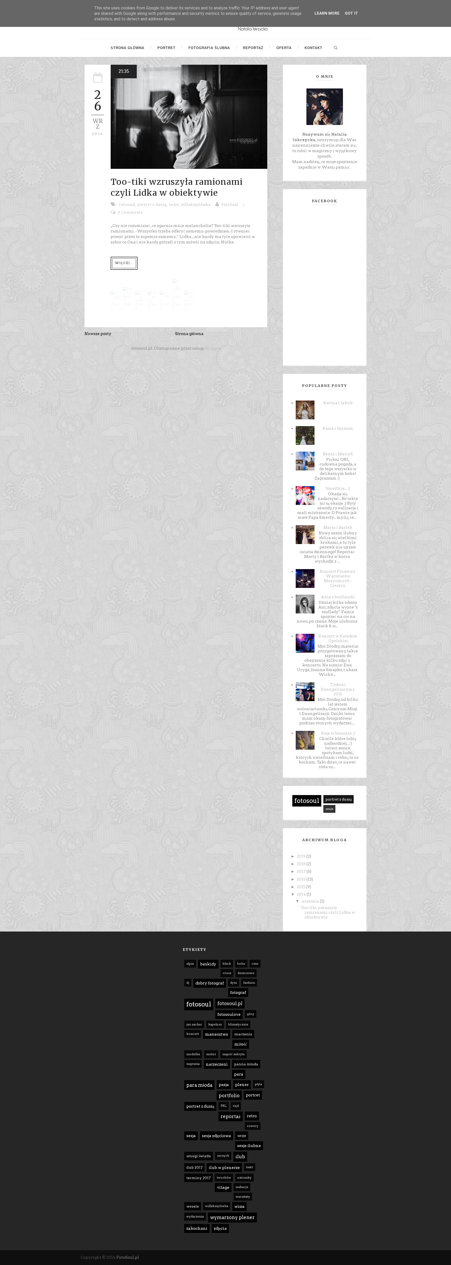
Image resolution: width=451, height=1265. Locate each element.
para (238, 1074)
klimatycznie (238, 1024)
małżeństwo (216, 1034)
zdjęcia (220, 1228)
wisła (239, 1206)
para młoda (199, 1085)
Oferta (284, 48)
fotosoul (127, 204)
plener (242, 1084)
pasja (224, 1084)
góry (250, 1014)
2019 (301, 856)
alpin (190, 963)
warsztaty (243, 1196)
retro (252, 1116)
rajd (236, 1106)
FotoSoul (229, 204)
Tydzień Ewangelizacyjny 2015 (338, 689)
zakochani (196, 1228)
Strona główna (127, 48)
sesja (191, 1135)
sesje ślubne (249, 1145)
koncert (192, 1034)
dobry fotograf (209, 983)
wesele (192, 1206)
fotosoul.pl (229, 1003)
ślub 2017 (194, 1167)
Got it (351, 13)
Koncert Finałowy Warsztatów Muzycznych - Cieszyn (338, 578)
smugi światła (198, 1156)
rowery (252, 1126)
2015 (301, 887)
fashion (249, 982)
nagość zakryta (233, 1054)
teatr (249, 1167)
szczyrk (223, 1155)
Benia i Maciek (338, 454)
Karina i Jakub (338, 403)
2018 (301, 864)
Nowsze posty (98, 333)
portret (253, 1095)
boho (241, 963)
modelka (193, 1054)
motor (211, 1054)
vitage (223, 1187)
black (227, 963)
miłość (240, 1044)
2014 (302, 894)
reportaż (231, 1116)
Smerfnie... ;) (338, 488)
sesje (174, 204)
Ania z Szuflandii (338, 597)
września (310, 901)
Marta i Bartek (337, 527)
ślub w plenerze (224, 1167)
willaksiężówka (196, 204)
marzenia (243, 1034)
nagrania (193, 1064)
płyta (258, 1084)
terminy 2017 (198, 1178)
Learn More (327, 13)
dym (233, 982)
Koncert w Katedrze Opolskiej (337, 638)
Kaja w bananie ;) (338, 733)
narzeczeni (217, 1064)
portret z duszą (152, 204)
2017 (301, 871)
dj (187, 982)
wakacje (242, 1187)
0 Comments (130, 212)
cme (255, 963)
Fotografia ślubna (209, 48)
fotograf (238, 992)
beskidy (208, 964)
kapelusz (215, 1024)
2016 (301, 879)
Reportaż (253, 48)
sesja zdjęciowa (216, 1135)
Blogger (212, 348)
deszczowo (246, 973)
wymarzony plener (232, 1217)
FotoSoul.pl (127, 1257)
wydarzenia (195, 1216)
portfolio (229, 1095)
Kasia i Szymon (338, 428)
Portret (166, 48)
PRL (224, 1106)
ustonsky (244, 1177)
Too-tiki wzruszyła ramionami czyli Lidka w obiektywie (177, 187)
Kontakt (313, 48)
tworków (224, 1177)
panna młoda (246, 1064)
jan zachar (194, 1024)
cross (227, 973)
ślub (240, 1156)
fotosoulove (229, 1014)
